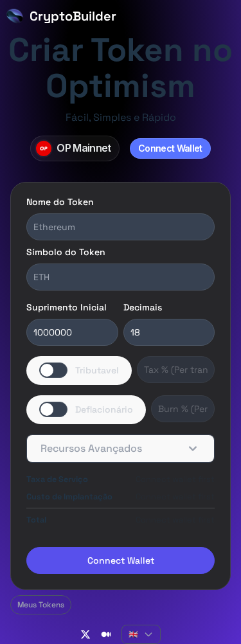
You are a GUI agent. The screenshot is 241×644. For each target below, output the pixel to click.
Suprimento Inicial (66, 307)
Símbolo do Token (65, 252)
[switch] (79, 370)
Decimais (142, 307)
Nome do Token (60, 202)
